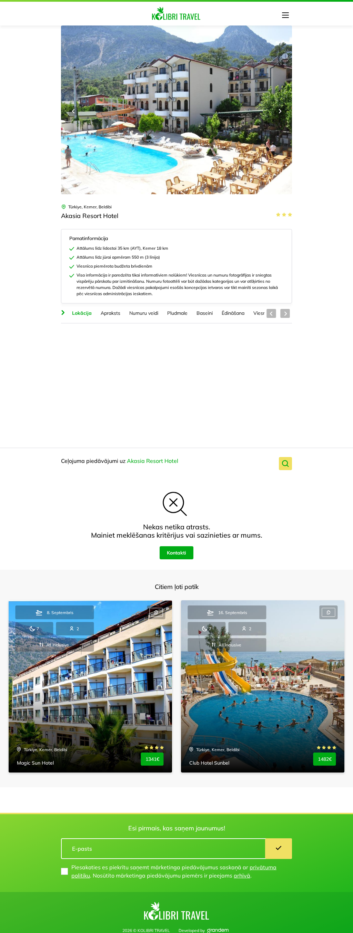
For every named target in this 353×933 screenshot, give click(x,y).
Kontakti (176, 553)
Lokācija (82, 313)
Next (279, 111)
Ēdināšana (233, 313)
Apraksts (110, 313)
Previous (73, 111)
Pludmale (177, 313)
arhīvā (242, 875)
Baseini (204, 313)
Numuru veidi (143, 313)
